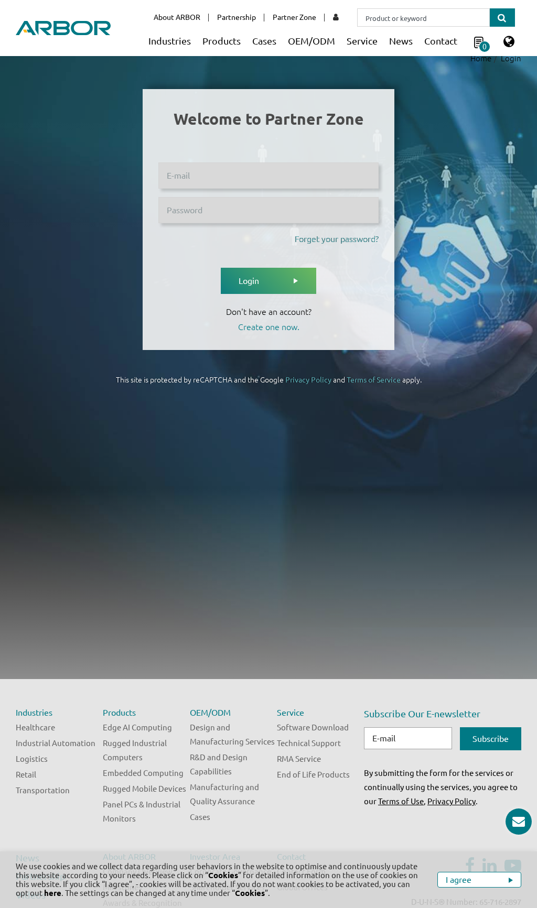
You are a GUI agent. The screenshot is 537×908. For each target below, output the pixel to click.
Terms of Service (374, 380)
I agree (460, 879)
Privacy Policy (308, 380)
